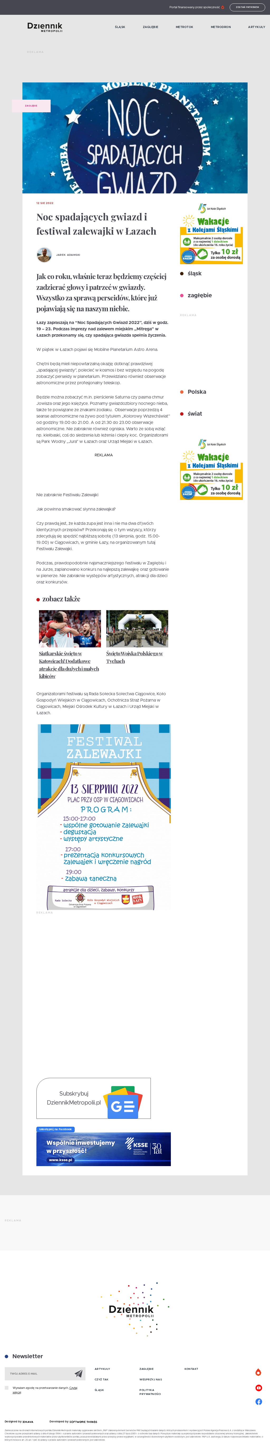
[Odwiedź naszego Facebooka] (258, 1401)
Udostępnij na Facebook (55, 1129)
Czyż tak (102, 1379)
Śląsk (120, 27)
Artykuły (256, 27)
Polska (196, 392)
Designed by (14, 1421)
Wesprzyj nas (150, 1379)
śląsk (194, 274)
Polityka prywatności (150, 1392)
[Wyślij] (78, 1373)
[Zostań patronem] (258, 1372)
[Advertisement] (123, 69)
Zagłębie (150, 27)
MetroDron (221, 27)
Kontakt (191, 1369)
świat (194, 414)
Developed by (60, 1421)
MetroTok (185, 27)
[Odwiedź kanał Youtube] (258, 1387)
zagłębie (199, 296)
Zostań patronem (247, 7)
